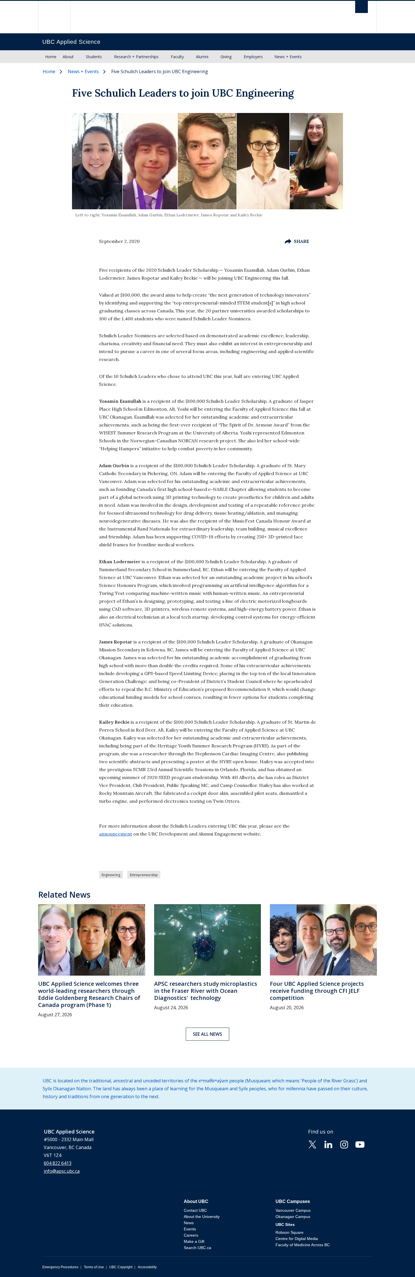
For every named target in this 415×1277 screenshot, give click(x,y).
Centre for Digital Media (297, 1238)
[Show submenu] (79, 57)
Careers (191, 1235)
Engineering (111, 875)
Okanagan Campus (293, 1216)
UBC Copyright (120, 1267)
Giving (225, 56)
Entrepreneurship (144, 875)
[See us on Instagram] (344, 1144)
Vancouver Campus (293, 1210)
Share (301, 241)
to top (397, 1262)
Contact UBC (195, 1210)
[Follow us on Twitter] (312, 1144)
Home (50, 56)
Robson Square (289, 1232)
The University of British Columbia (54, 17)
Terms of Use (94, 1267)
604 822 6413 (57, 1163)
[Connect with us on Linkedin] (328, 1144)
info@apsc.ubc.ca (62, 1171)
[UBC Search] (361, 8)
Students (94, 56)
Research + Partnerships (136, 56)
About (68, 56)
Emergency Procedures (60, 1267)
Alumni (202, 56)
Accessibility (147, 1267)
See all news (207, 1034)
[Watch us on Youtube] (359, 1144)
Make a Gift (194, 1241)
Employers (253, 56)
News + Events (288, 56)
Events (190, 1229)
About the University (202, 1216)
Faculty (177, 56)
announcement (115, 834)
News (189, 1223)
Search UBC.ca (197, 1247)
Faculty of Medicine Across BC (303, 1245)
